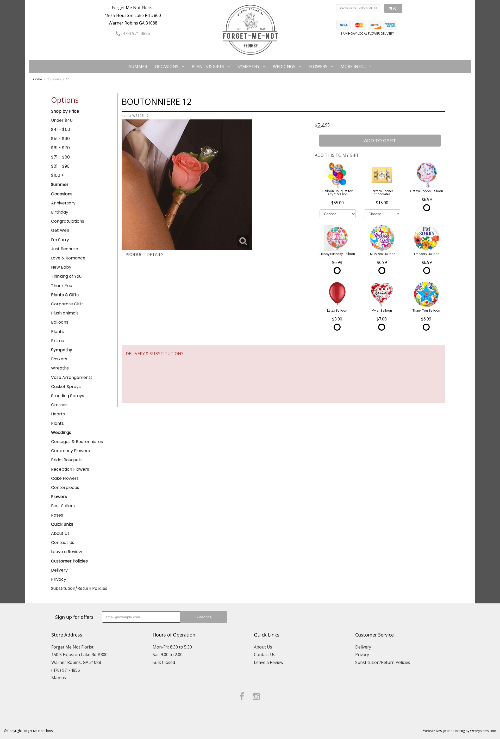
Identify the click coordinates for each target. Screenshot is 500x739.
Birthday (59, 212)
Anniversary (63, 203)
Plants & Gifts (208, 66)
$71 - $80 (60, 157)
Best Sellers (63, 506)
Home (37, 79)
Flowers (318, 66)
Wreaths (60, 368)
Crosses (59, 405)
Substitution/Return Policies (79, 588)
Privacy (58, 579)
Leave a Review (66, 552)
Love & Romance (68, 258)
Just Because (64, 249)
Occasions (166, 66)
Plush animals (65, 313)
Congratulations (67, 221)
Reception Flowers (70, 469)
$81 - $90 (60, 166)
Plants (57, 332)
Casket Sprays (66, 387)
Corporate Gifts (67, 304)
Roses (57, 515)
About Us (60, 533)
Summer (138, 66)
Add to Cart (380, 140)
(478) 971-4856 (135, 33)
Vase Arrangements (71, 377)
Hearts (58, 414)
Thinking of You (66, 276)
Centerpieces (65, 487)
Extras (57, 341)
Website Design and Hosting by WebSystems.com (459, 731)
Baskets (59, 359)
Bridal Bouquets (67, 460)
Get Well (60, 230)
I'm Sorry (60, 240)
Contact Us (62, 543)
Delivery (59, 570)
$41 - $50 (60, 129)
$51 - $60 (60, 139)
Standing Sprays (67, 396)
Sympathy (249, 66)
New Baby (61, 267)
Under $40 (62, 120)
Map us (58, 678)
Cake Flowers (65, 478)
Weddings (284, 66)
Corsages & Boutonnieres (77, 442)
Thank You (61, 286)
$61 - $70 (60, 148)
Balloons (59, 322)
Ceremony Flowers (70, 451)
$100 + (57, 175)
